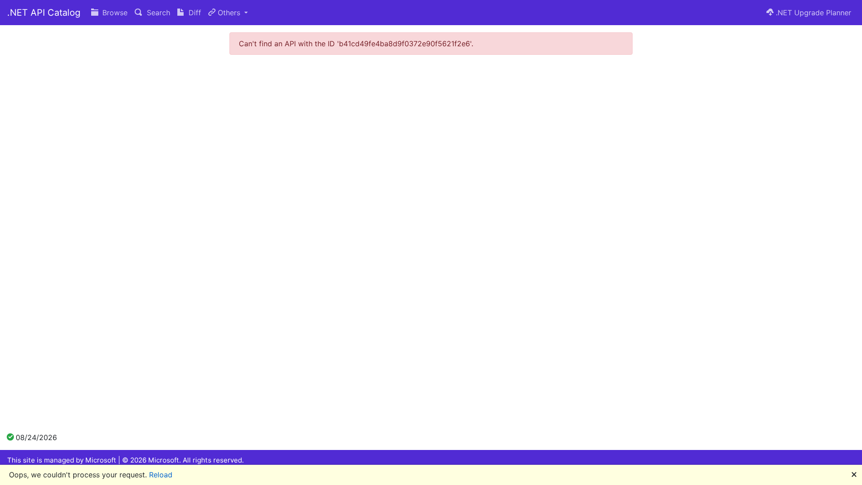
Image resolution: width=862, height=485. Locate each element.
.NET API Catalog (43, 12)
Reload (160, 474)
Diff (193, 12)
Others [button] (229, 12)
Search (157, 12)
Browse (114, 12)
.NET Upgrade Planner (812, 12)
